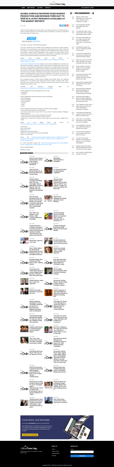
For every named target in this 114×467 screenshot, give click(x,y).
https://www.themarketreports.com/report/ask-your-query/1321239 (38, 124)
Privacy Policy (55, 451)
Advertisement (56, 453)
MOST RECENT (31, 7)
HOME (23, 7)
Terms (53, 449)
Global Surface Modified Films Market (30, 64)
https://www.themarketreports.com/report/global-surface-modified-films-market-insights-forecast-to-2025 (44, 143)
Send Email (26, 130)
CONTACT (48, 7)
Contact (54, 455)
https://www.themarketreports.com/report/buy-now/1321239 (36, 88)
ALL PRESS (40, 7)
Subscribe (82, 456)
